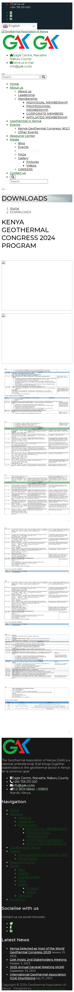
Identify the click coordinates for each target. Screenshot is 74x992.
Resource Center (22, 136)
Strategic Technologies (48, 988)
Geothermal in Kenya (25, 121)
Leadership (26, 95)
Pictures (32, 162)
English (14, 26)
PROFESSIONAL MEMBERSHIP (38, 108)
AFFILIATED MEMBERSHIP (46, 117)
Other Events (28, 132)
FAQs (22, 154)
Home (14, 84)
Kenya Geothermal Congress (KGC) (44, 128)
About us (16, 87)
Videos (31, 165)
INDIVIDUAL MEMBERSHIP (47, 102)
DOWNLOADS (28, 151)
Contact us (18, 173)
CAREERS (25, 169)
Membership (27, 99)
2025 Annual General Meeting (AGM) (37, 967)
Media (14, 139)
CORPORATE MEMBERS (44, 113)
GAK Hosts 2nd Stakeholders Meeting (38, 959)
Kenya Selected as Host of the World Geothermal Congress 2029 (37, 950)
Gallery (23, 158)
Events (15, 125)
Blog (21, 143)
